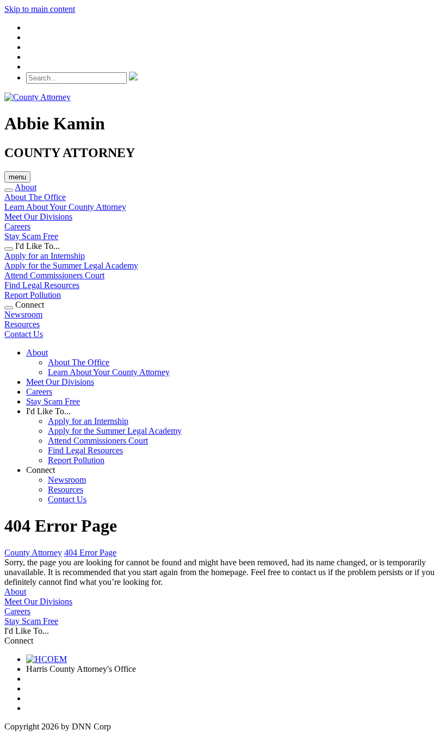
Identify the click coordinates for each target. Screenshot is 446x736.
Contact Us (23, 334)
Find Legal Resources (41, 285)
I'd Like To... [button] (48, 411)
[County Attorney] (37, 97)
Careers (17, 226)
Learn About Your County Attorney (65, 206)
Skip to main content (39, 9)
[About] (8, 190)
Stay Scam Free (31, 236)
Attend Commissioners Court (54, 275)
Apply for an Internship (44, 255)
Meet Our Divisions (38, 216)
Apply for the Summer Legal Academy (71, 265)
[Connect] (8, 307)
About (25, 187)
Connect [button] (40, 470)
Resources (22, 324)
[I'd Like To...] (8, 249)
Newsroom (23, 314)
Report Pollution (32, 295)
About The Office (35, 197)
